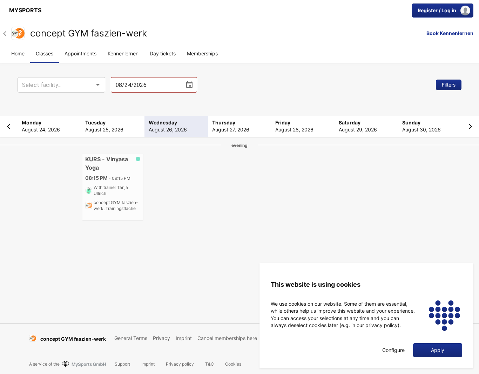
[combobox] (61, 84)
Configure (393, 350)
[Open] (98, 85)
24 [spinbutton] (127, 85)
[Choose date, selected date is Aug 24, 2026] (189, 85)
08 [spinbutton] (119, 85)
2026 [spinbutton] (140, 85)
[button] (7, 33)
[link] (23, 10)
